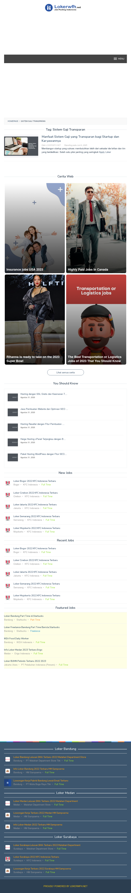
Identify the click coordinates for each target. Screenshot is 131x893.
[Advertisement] (65, 39)
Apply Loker (105, 152)
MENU (121, 58)
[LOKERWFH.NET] (65, 7)
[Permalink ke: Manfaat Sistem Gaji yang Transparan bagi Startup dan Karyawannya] (21, 145)
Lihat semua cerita (65, 372)
